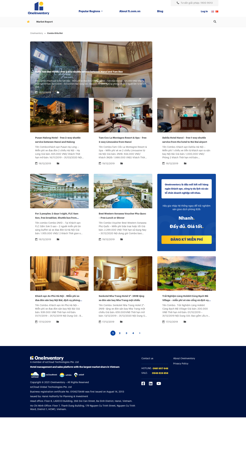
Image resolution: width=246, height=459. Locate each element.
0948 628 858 (160, 373)
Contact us (147, 358)
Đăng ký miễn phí (187, 239)
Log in (204, 11)
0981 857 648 (160, 368)
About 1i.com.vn (129, 11)
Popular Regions (90, 11)
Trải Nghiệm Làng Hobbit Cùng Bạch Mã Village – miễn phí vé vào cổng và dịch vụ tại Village (185, 300)
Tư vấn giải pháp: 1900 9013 (197, 3)
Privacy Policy (180, 364)
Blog (160, 11)
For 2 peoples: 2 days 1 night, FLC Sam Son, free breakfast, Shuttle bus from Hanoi (56, 217)
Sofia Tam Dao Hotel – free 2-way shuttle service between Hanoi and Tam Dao (79, 72)
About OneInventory (184, 358)
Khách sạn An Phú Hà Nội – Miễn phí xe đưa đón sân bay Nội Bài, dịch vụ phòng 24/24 (57, 300)
